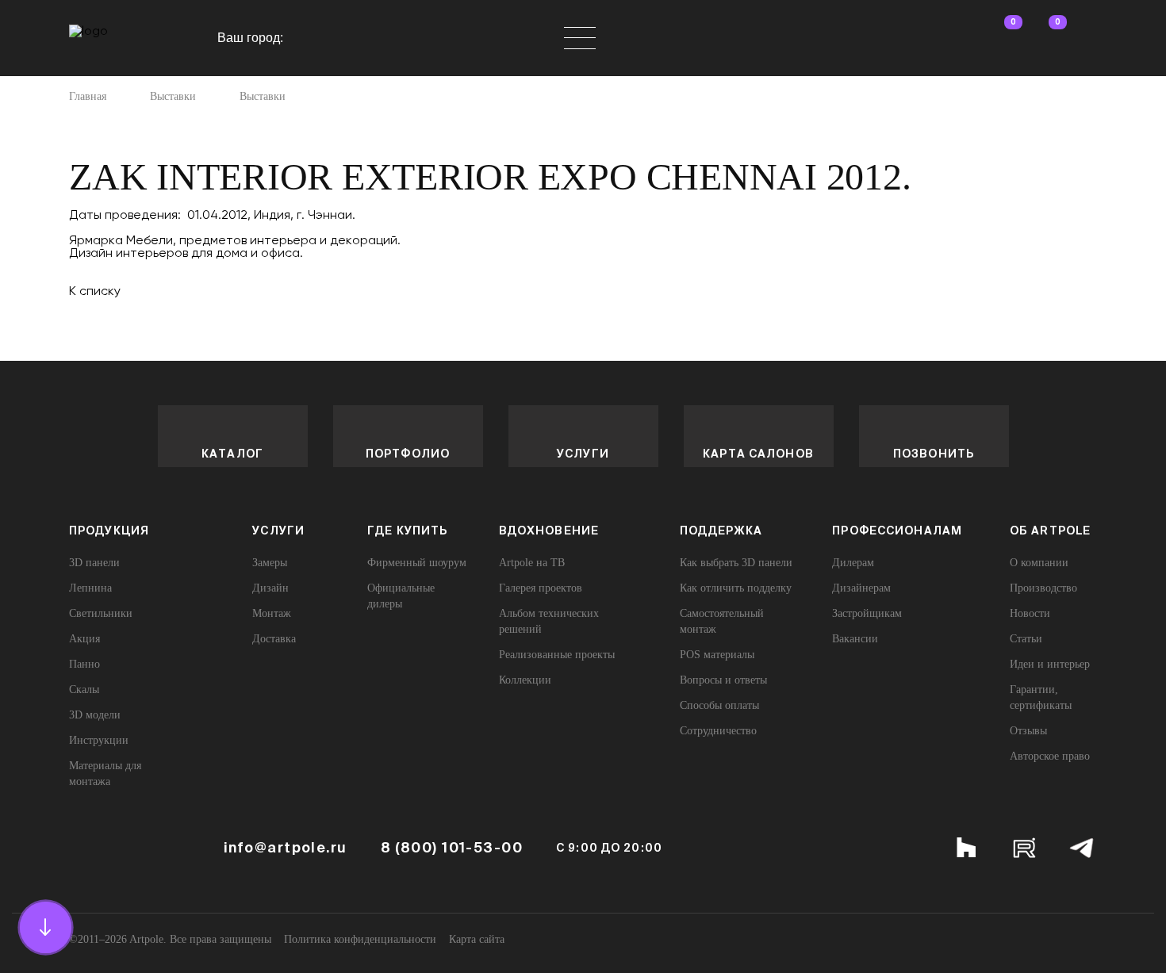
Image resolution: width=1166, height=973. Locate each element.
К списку (95, 290)
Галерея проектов (540, 588)
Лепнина (90, 588)
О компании (1039, 563)
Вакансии (855, 639)
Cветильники (100, 613)
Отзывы (1028, 731)
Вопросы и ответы (723, 680)
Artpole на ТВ (532, 563)
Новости (1030, 613)
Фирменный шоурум (416, 563)
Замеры (269, 563)
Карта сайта (476, 939)
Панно (84, 664)
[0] (998, 38)
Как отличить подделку (736, 588)
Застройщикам (867, 613)
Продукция (109, 530)
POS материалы (717, 655)
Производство (1043, 588)
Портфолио (408, 453)
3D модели (95, 715)
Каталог (232, 453)
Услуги (583, 453)
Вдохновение (549, 530)
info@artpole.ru (285, 848)
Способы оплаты (719, 705)
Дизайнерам (861, 588)
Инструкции (98, 740)
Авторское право (1050, 756)
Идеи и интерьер (1050, 664)
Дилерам (853, 563)
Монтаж (271, 613)
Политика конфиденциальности (360, 939)
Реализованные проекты (557, 655)
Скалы (84, 689)
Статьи (1026, 639)
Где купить (407, 530)
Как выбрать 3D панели (736, 563)
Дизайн (270, 588)
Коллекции (525, 680)
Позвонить (933, 453)
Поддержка (721, 530)
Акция (84, 639)
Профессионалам (897, 530)
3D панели (94, 563)
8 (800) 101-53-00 (452, 848)
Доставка (274, 639)
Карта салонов (758, 453)
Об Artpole (1050, 530)
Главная (87, 96)
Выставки (173, 96)
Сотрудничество (718, 731)
